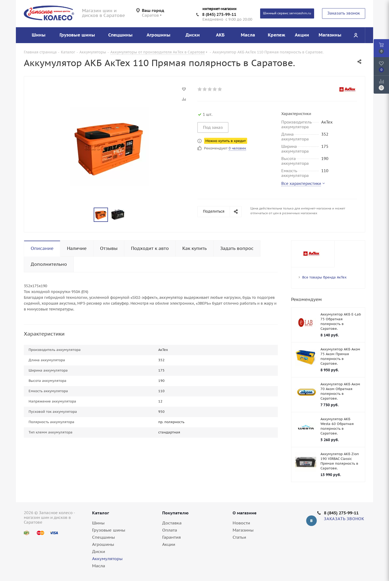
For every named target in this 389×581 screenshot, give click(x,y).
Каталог (100, 512)
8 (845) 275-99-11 (219, 14)
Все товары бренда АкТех (324, 277)
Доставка (172, 522)
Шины (98, 522)
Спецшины (103, 537)
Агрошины (103, 544)
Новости (241, 522)
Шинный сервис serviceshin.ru (287, 13)
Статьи (239, 537)
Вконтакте (311, 520)
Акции (168, 544)
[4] (215, 89)
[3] (209, 89)
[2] (204, 89)
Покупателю (175, 512)
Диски (98, 551)
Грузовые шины (108, 530)
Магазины (243, 530)
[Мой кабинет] (355, 35)
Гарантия (171, 537)
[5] (220, 89)
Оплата (169, 530)
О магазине (245, 512)
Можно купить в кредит (225, 141)
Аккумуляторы (107, 558)
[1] (199, 89)
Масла (98, 565)
